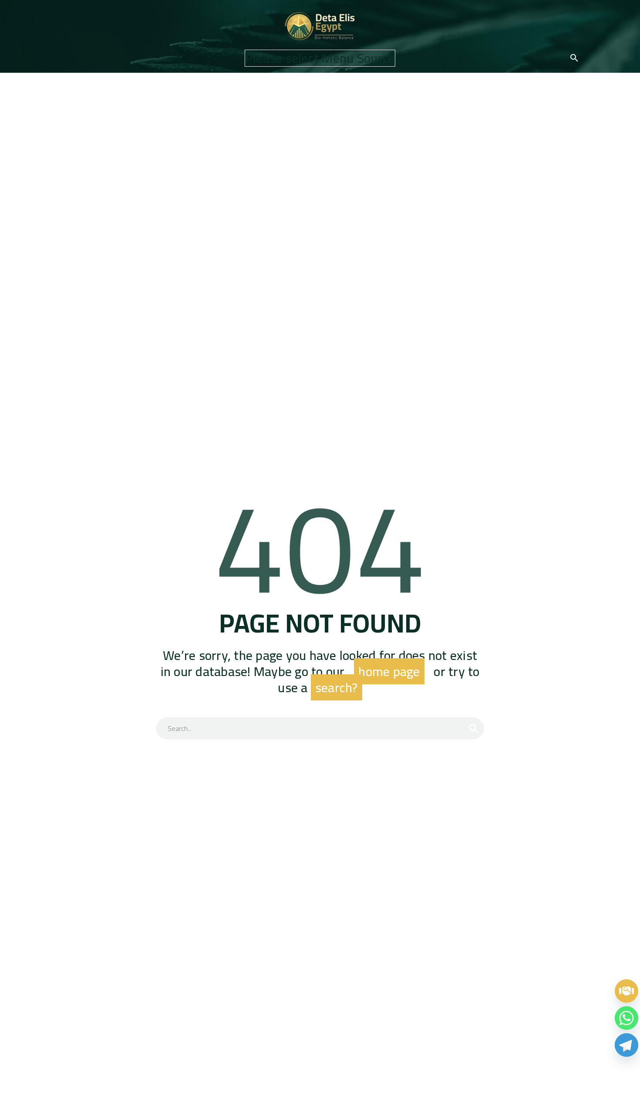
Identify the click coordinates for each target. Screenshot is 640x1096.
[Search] (473, 728)
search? (336, 687)
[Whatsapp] (626, 1018)
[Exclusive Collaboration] (626, 991)
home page (389, 671)
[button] (574, 58)
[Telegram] (626, 1045)
